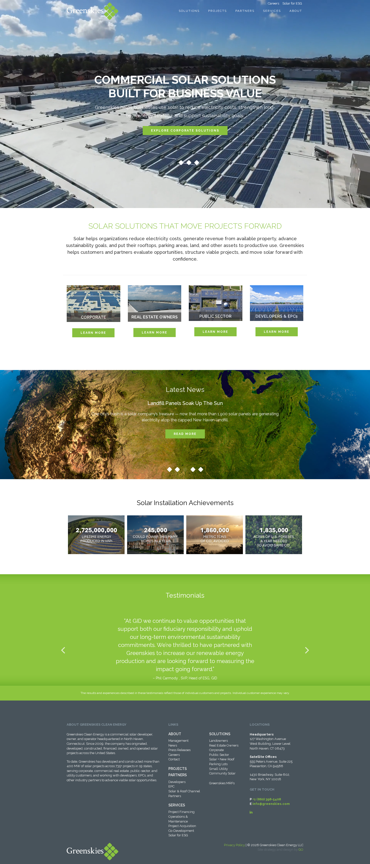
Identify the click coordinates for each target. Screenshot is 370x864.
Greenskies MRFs (222, 783)
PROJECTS (177, 769)
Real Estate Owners (223, 745)
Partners (244, 11)
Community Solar (222, 773)
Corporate (216, 750)
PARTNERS (177, 775)
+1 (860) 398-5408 (266, 799)
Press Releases (179, 750)
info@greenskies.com (271, 804)
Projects (217, 11)
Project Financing (181, 812)
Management (178, 741)
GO (301, 849)
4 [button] (196, 163)
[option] (185, 107)
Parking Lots (218, 764)
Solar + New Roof (221, 759)
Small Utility (218, 769)
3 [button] (188, 163)
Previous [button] (62, 650)
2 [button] (180, 163)
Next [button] (307, 650)
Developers (177, 782)
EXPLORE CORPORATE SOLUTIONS (185, 130)
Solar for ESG (292, 3)
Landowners (218, 741)
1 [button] (173, 163)
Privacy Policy (234, 845)
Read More (185, 434)
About (295, 11)
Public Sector (219, 755)
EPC (171, 786)
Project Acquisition (182, 826)
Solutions (189, 11)
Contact (174, 759)
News (172, 745)
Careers (273, 3)
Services (272, 11)
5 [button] (200, 470)
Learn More (93, 333)
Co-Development (181, 831)
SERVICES (176, 805)
